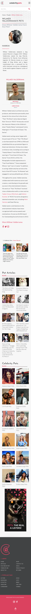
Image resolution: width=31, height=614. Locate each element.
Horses (18, 586)
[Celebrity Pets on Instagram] (14, 601)
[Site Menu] (29, 3)
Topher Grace (6, 194)
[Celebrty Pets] (15, 3)
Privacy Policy (20, 568)
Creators (3, 584)
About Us (3, 570)
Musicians (4, 580)
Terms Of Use (4, 568)
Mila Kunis (15, 194)
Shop (17, 561)
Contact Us (19, 563)
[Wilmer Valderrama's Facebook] (3, 226)
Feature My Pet (5, 565)
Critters (18, 584)
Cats (17, 580)
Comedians (4, 586)
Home (4, 15)
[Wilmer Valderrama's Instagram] (8, 226)
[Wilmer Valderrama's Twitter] (6, 226)
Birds (17, 582)
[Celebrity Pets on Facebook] (17, 601)
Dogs (17, 578)
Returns (18, 570)
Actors (15, 107)
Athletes (3, 582)
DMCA (17, 565)
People (9, 15)
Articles (3, 563)
